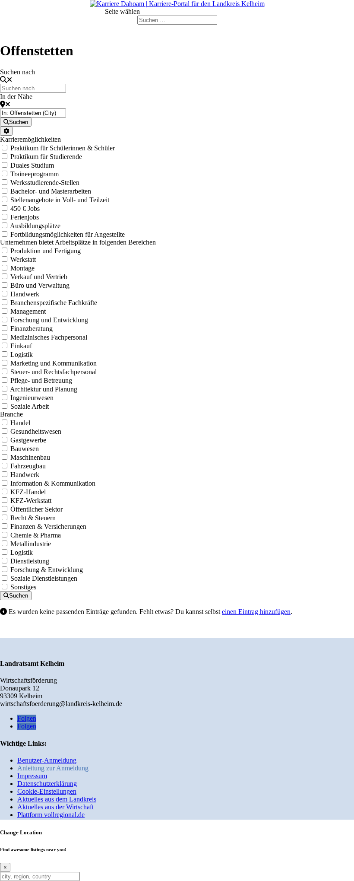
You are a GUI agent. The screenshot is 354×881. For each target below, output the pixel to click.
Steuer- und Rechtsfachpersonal (53, 371)
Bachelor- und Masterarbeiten (50, 191)
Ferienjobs (24, 217)
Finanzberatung (31, 328)
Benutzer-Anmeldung (46, 760)
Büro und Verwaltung (40, 285)
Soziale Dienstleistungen (43, 578)
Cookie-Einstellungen (46, 791)
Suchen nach (17, 72)
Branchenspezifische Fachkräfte (53, 302)
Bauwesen (24, 448)
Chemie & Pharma (35, 535)
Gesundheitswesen (35, 431)
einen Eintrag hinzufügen (256, 611)
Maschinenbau (30, 457)
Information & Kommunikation (52, 483)
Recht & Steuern (33, 518)
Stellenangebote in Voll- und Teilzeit (59, 200)
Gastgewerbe (28, 440)
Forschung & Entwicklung (46, 569)
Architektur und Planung (43, 389)
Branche (11, 414)
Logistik (21, 354)
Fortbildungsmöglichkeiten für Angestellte (67, 234)
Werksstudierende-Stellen (44, 182)
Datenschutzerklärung (47, 783)
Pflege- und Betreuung (41, 380)
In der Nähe (16, 96)
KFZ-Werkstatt (30, 500)
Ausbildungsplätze (35, 225)
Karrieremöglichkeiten (30, 139)
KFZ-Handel (28, 492)
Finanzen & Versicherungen (48, 526)
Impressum (32, 775)
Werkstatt (23, 259)
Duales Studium (32, 165)
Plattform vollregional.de (51, 814)
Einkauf (21, 346)
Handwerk (24, 294)
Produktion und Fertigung (45, 250)
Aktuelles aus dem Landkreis (56, 799)
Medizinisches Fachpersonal (48, 337)
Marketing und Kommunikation (53, 363)
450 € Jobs (25, 208)
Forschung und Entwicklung (49, 320)
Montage (22, 268)
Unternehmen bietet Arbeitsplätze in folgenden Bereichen (78, 242)
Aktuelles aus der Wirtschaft (55, 807)
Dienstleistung (29, 561)
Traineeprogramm (34, 174)
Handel (20, 422)
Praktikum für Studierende (46, 156)
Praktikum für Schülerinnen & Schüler (62, 148)
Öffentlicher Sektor (36, 509)
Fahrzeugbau (28, 466)
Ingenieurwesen (32, 397)
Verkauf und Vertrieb (38, 276)
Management (28, 311)
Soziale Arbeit (29, 406)
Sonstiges (23, 587)
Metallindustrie (30, 543)
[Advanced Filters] (6, 131)
